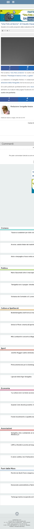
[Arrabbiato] (9, 128)
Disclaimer (28, 525)
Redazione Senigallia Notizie (22, 106)
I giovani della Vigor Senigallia (21, 377)
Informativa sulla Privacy (19, 526)
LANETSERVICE (13, 525)
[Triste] (27, 128)
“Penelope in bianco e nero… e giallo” (20, 76)
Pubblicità (12, 526)
